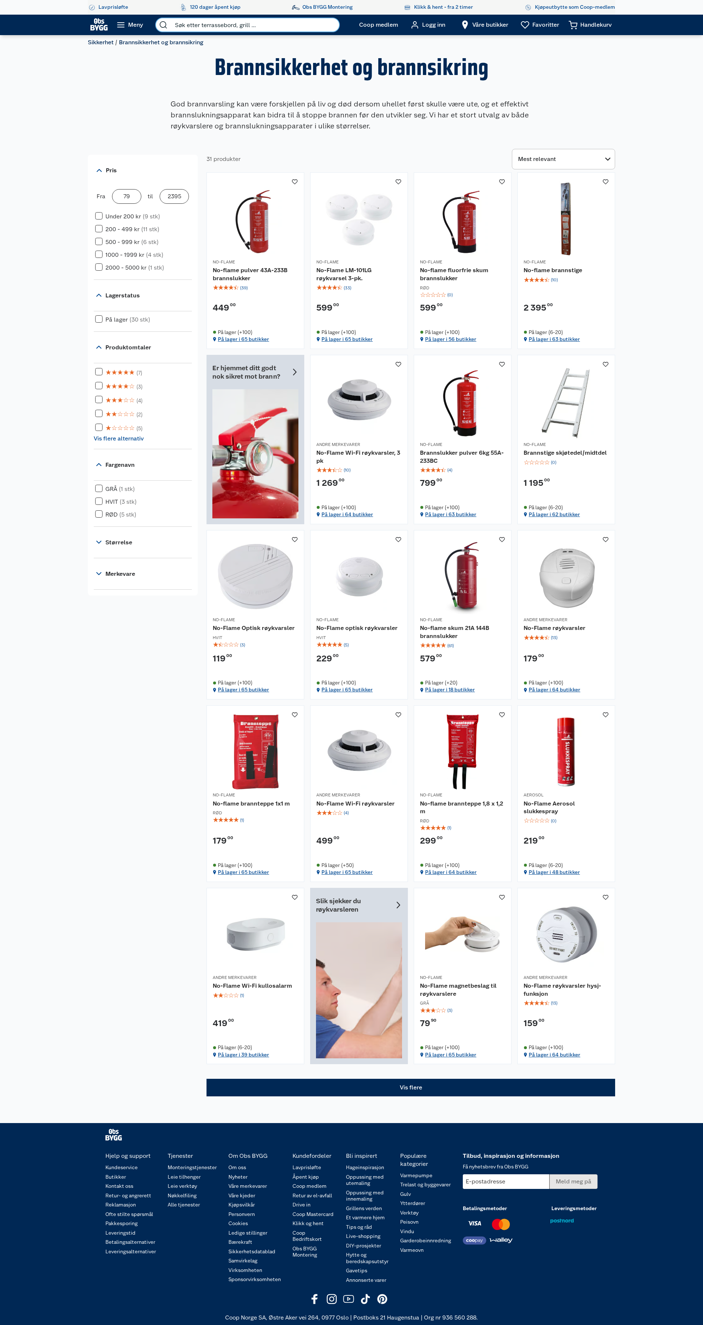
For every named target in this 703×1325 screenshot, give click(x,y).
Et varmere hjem (365, 1217)
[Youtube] (348, 1299)
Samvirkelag (242, 1261)
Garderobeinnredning (425, 1240)
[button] (411, 1087)
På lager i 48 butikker (554, 872)
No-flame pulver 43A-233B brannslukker (250, 274)
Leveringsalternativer (130, 1251)
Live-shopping (363, 1236)
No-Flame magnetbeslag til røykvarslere (458, 989)
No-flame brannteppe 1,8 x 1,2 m (461, 807)
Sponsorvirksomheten (254, 1279)
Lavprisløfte (307, 1167)
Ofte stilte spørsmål (129, 1214)
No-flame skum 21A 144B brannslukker (454, 631)
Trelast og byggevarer (425, 1184)
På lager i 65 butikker (243, 339)
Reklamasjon (120, 1205)
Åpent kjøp (306, 1177)
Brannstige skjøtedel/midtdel (565, 452)
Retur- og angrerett (128, 1195)
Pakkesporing (121, 1223)
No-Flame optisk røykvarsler (357, 627)
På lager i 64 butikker (347, 514)
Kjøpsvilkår (241, 1205)
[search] (163, 25)
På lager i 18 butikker (450, 689)
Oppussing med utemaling (365, 1180)
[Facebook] (314, 1299)
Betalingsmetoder (485, 1208)
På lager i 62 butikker (554, 514)
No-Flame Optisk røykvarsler (254, 627)
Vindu (407, 1231)
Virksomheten (245, 1270)
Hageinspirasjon (365, 1167)
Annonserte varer (366, 1280)
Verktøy (409, 1213)
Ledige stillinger (247, 1233)
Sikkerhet (101, 42)
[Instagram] (331, 1299)
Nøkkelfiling (182, 1195)
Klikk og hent (308, 1223)
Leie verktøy (182, 1186)
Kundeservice (121, 1167)
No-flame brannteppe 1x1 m (251, 803)
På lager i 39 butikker (243, 1055)
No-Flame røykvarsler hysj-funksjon (562, 989)
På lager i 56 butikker (450, 339)
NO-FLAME (224, 261)
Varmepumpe (416, 1175)
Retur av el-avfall (312, 1195)
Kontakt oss (119, 1186)
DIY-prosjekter (363, 1246)
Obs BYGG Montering (305, 1252)
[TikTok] (365, 1299)
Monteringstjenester (192, 1167)
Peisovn (409, 1222)
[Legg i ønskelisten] (295, 182)
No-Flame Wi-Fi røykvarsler (355, 803)
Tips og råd (359, 1227)
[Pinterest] (382, 1299)
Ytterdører (412, 1203)
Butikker (115, 1177)
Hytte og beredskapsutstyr (367, 1258)
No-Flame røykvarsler (554, 627)
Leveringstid (120, 1233)
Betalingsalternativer (130, 1242)
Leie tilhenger (184, 1177)
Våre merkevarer (247, 1186)
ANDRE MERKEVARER (338, 444)
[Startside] (99, 25)
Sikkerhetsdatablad (251, 1251)
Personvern (241, 1214)
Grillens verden (364, 1208)
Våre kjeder (241, 1195)
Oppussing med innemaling (365, 1196)
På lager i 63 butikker (554, 339)
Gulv (405, 1194)
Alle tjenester (184, 1205)
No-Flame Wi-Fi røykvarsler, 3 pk (358, 456)
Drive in (301, 1205)
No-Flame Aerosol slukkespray (549, 807)
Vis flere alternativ (119, 438)
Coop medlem (310, 1186)
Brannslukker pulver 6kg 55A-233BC (462, 456)
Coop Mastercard (313, 1214)
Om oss (237, 1167)
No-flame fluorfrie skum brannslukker (454, 274)
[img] (255, 287)
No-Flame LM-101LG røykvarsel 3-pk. (344, 274)
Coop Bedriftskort (307, 1236)
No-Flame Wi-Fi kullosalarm (252, 985)
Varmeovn (412, 1250)
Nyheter (238, 1177)
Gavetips (356, 1270)
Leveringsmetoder (574, 1208)
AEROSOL (534, 794)
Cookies (238, 1223)
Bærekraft (240, 1242)
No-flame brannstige (553, 270)
